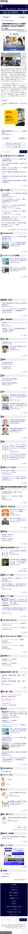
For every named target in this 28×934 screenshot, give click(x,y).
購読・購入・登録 (22, 8)
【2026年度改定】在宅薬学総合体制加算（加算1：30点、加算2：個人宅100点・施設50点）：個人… (14, 609)
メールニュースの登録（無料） (14, 147)
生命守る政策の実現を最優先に (10, 378)
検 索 (23, 151)
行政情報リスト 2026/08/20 (9, 663)
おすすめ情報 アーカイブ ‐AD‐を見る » (17, 229)
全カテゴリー (13, 8)
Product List (14, 890)
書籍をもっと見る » (22, 827)
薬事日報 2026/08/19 (7, 538)
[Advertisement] (14, 288)
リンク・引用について (14, 909)
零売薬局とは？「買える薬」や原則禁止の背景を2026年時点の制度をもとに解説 (18, 601)
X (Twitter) (9, 779)
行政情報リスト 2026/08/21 (9, 659)
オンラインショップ (7, 700)
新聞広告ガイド (6, 876)
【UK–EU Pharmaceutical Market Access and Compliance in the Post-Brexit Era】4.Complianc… (18, 456)
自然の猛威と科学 (6, 367)
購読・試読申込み (14, 892)
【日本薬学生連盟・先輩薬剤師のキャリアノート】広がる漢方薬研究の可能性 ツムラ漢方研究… (18, 561)
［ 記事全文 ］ (4, 100)
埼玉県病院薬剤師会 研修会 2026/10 (12, 492)
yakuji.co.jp (3, 924)
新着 (7, 8)
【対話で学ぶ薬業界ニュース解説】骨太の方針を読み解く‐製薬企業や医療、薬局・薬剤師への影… (14, 585)
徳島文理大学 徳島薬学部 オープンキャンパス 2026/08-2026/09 (18, 511)
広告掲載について (14, 898)
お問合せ (14, 903)
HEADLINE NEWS (8, 20)
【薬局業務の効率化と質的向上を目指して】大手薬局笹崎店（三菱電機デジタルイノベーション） (18, 405)
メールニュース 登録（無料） (9, 705)
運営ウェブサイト (14, 895)
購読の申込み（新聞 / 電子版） (14, 144)
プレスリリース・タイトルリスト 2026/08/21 (14, 623)
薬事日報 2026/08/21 (7, 534)
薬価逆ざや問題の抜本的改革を (10, 383)
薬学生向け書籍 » (23, 571)
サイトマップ (14, 887)
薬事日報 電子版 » (14, 103)
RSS (8, 784)
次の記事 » (22, 17)
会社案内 (14, 884)
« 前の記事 (6, 17)
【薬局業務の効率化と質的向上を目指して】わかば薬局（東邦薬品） (18, 396)
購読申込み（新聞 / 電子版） (9, 696)
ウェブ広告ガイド (6, 873)
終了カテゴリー (14, 914)
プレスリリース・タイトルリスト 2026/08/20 (14, 627)
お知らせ (14, 901)
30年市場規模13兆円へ (7, 362)
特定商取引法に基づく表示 (14, 912)
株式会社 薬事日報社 (13, 926)
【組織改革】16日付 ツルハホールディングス (14, 342)
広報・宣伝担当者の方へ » (20, 879)
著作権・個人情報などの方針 (14, 906)
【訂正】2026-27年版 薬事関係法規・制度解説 (14, 836)
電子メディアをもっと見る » (20, 829)
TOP (2, 20)
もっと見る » (24, 185)
